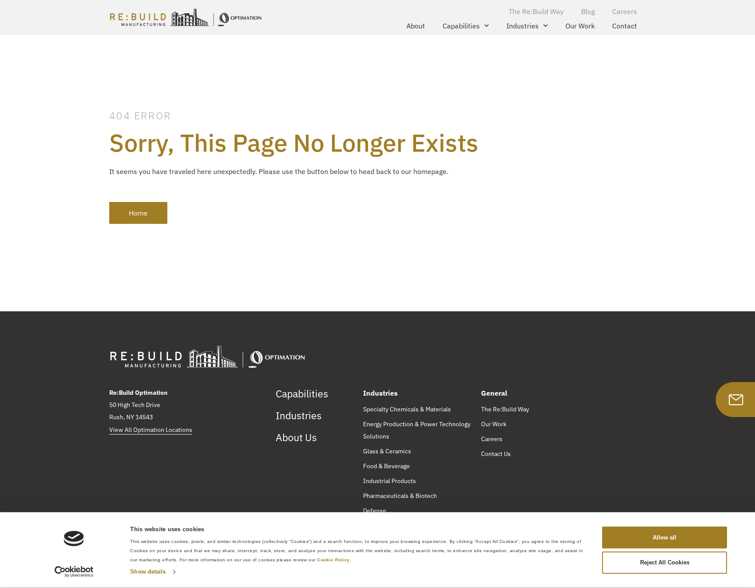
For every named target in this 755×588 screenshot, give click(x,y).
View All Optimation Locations (150, 430)
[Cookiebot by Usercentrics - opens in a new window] (74, 572)
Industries (522, 25)
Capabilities (461, 25)
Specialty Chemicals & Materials (407, 409)
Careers (624, 11)
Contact (624, 25)
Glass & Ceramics (387, 451)
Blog (588, 11)
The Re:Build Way (536, 11)
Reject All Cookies (664, 562)
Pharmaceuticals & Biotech (400, 496)
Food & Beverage (386, 466)
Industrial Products (389, 481)
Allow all (664, 537)
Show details (148, 571)
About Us (296, 437)
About (415, 25)
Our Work (580, 25)
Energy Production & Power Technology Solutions (417, 430)
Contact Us (496, 454)
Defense (374, 511)
